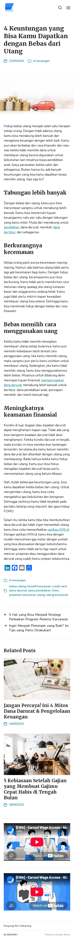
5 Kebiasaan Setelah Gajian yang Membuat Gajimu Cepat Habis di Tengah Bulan (35, 789)
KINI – (15, 934)
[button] (60, 7)
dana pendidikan (39, 590)
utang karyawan (57, 595)
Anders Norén (62, 934)
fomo (55, 590)
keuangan (43, 61)
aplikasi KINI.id (58, 529)
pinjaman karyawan (22, 595)
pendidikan (11, 227)
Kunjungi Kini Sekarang (17, 926)
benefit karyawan (39, 586)
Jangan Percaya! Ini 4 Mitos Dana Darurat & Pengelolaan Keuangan (37, 711)
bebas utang (17, 586)
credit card (59, 586)
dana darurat (18, 590)
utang (41, 595)
